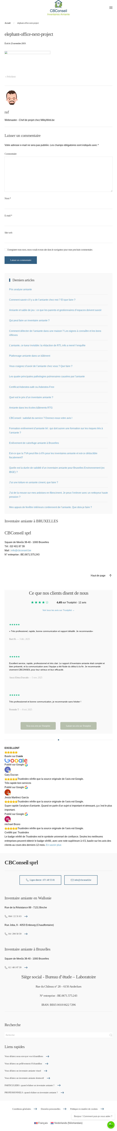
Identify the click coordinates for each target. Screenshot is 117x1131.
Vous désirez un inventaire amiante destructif (24, 1078)
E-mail (8, 215)
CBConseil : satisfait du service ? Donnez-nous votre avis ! (40, 418)
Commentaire (10, 154)
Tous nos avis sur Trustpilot (38, 726)
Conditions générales (21, 1109)
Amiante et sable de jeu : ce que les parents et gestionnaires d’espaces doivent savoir (55, 310)
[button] (110, 7)
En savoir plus (53, 845)
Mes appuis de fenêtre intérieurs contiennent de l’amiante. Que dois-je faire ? (50, 507)
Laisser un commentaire (20, 260)
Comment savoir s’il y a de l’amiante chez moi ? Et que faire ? (42, 299)
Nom (8, 198)
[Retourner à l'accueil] (59, 7)
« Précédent (10, 76)
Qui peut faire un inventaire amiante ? (29, 320)
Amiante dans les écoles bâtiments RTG (31, 407)
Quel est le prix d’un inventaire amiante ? (31, 397)
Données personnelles (50, 1109)
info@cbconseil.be (21, 550)
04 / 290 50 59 (14, 934)
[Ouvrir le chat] (111, 1125)
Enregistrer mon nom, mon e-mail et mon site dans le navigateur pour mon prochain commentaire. (50, 249)
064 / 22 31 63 (14, 916)
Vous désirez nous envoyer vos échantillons (24, 1056)
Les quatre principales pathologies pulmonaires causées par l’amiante (47, 376)
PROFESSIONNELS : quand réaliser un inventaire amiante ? (31, 1092)
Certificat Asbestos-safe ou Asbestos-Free (31, 387)
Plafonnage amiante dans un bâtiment (29, 355)
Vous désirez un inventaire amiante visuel (23, 1071)
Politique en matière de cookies (84, 1109)
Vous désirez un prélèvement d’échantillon (23, 1063)
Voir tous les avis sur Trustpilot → (58, 610)
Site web (8, 232)
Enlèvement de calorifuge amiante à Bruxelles (34, 443)
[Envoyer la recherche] (110, 1035)
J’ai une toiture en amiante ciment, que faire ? (33, 482)
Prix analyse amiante (20, 289)
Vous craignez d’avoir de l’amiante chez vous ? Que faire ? (40, 366)
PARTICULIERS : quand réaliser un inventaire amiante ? (29, 1085)
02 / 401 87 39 (14, 967)
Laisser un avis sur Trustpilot (78, 726)
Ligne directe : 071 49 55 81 (42, 880)
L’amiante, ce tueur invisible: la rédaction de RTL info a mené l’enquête (47, 345)
